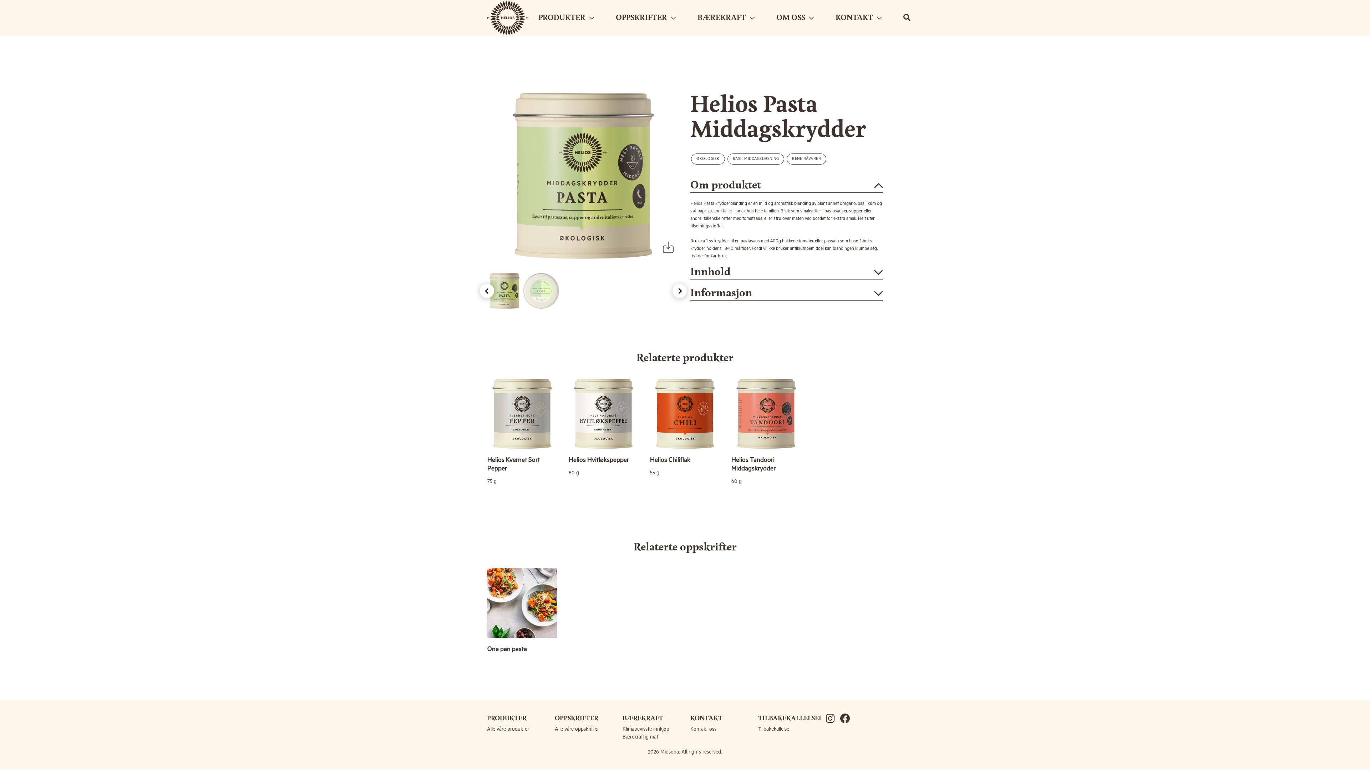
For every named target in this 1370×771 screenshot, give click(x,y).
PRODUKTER (562, 17)
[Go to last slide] (487, 291)
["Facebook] (847, 720)
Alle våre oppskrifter (577, 729)
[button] (505, 291)
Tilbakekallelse (773, 729)
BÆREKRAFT (722, 17)
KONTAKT (855, 17)
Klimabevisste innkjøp (646, 729)
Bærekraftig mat (640, 737)
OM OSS (791, 17)
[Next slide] (680, 291)
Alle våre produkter (508, 729)
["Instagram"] (833, 720)
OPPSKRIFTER (642, 17)
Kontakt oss (703, 729)
